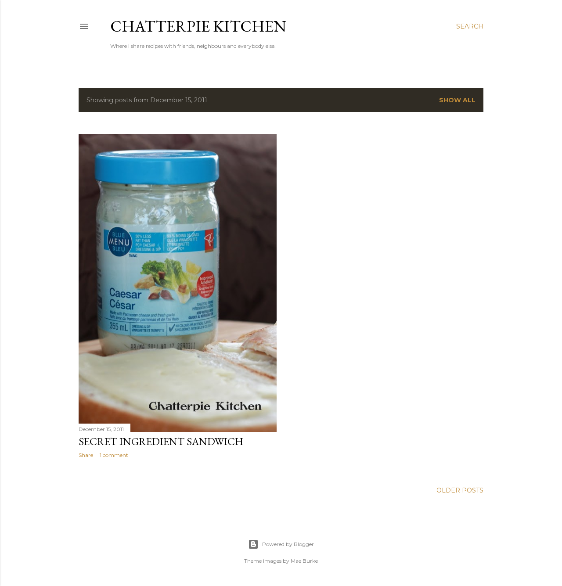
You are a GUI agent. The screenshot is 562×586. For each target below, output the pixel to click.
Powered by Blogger (288, 544)
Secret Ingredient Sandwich (161, 441)
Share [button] (86, 455)
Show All (457, 100)
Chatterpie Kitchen (198, 26)
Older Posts (459, 490)
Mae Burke (304, 560)
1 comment (114, 455)
